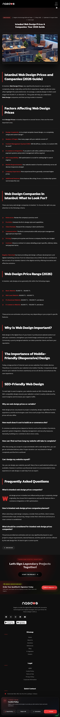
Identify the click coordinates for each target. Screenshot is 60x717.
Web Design (7, 17)
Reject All (23, 711)
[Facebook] (6, 617)
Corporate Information (30, 679)
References (30, 646)
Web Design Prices (16, 86)
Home (30, 637)
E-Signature (30, 651)
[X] (11, 617)
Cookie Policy (30, 671)
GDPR (30, 668)
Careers (30, 654)
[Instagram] (15, 617)
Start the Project (29, 574)
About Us (30, 640)
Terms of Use (30, 674)
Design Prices (10, 119)
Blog (30, 648)
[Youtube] (25, 617)
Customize (38, 711)
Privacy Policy (30, 677)
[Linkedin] (20, 617)
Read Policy (9, 711)
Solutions (30, 643)
